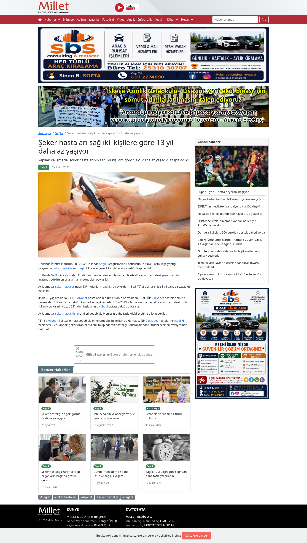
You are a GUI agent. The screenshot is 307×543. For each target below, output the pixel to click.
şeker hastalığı (65, 313)
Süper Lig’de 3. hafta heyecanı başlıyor (223, 192)
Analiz (131, 19)
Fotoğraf (108, 19)
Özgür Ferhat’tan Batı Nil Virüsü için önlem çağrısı (231, 199)
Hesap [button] (185, 19)
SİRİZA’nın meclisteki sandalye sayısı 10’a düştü (229, 206)
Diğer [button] (171, 19)
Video (121, 19)
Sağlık (59, 133)
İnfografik (145, 19)
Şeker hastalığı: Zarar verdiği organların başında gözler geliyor (60, 476)
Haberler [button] (50, 19)
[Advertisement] (232, 430)
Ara (264, 19)
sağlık (82, 268)
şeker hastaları (63, 268)
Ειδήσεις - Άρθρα (74, 19)
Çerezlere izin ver (196, 536)
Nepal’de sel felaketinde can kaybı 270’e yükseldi (230, 214)
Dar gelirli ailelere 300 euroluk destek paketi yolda (231, 232)
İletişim (159, 19)
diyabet (82, 298)
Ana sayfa (44, 133)
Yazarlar (94, 19)
